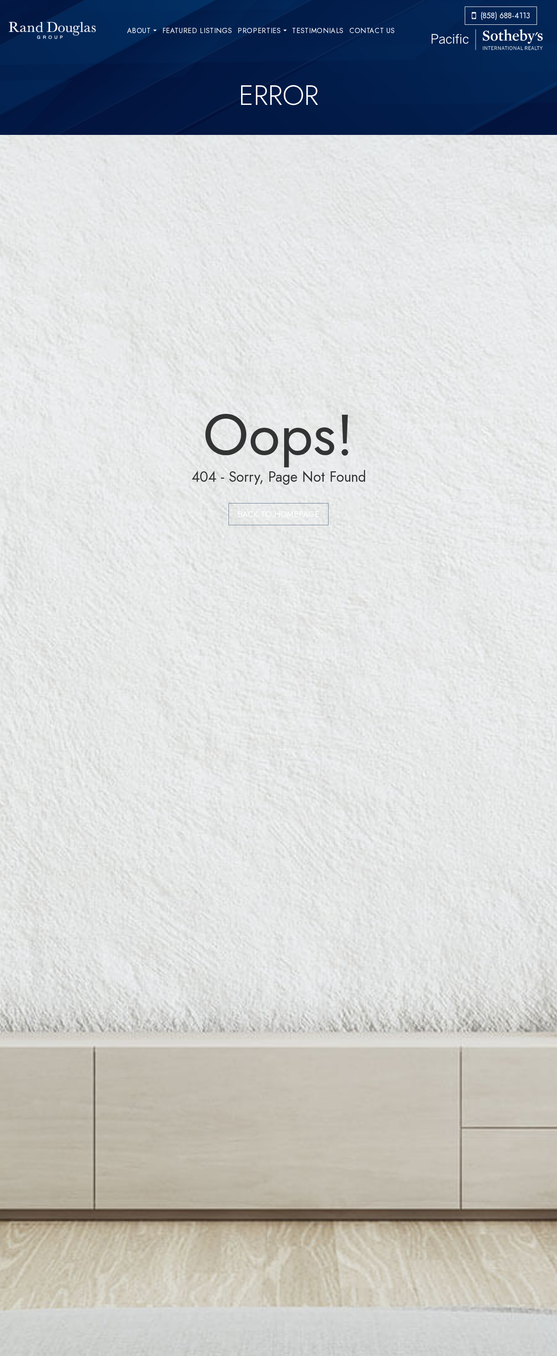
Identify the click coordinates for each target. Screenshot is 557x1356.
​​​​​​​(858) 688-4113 (505, 15)
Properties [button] (259, 31)
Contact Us (372, 31)
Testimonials (318, 31)
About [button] (139, 31)
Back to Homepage (278, 514)
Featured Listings (197, 31)
